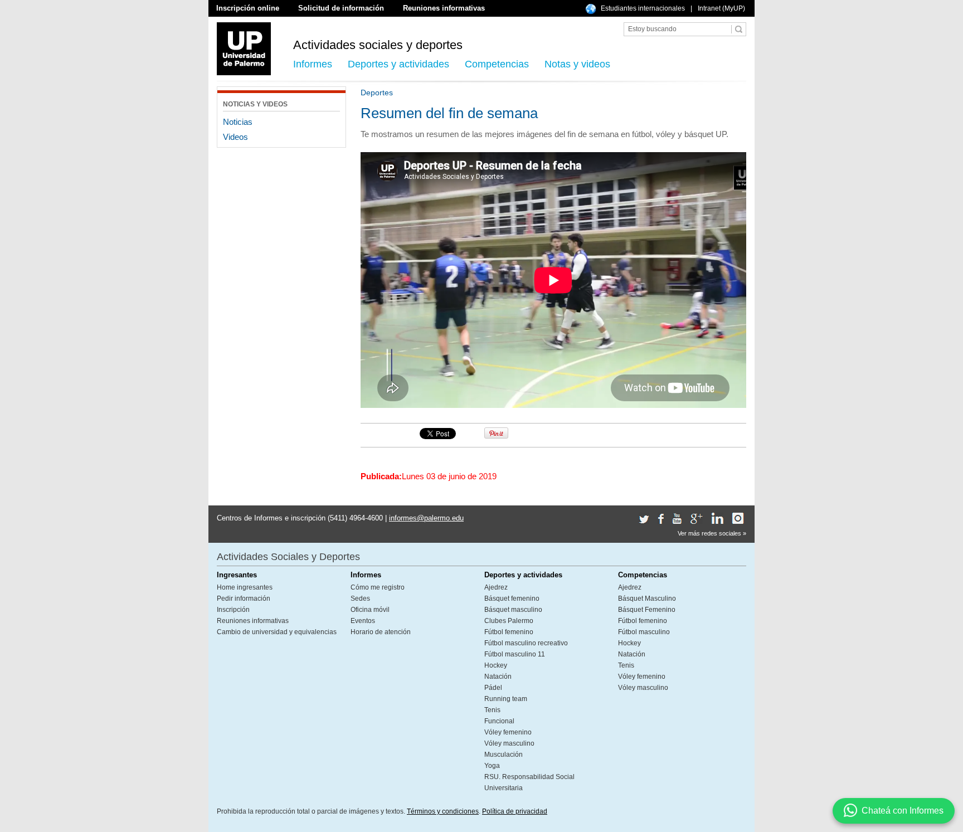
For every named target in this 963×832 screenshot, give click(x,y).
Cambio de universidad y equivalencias (277, 632)
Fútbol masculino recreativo (526, 643)
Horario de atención (381, 632)
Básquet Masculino (647, 598)
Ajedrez (496, 587)
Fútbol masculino (644, 632)
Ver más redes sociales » (712, 533)
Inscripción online (247, 8)
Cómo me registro (378, 587)
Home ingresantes (245, 587)
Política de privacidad (514, 811)
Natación (498, 676)
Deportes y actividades (398, 64)
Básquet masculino (513, 610)
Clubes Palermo (508, 621)
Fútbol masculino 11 (514, 654)
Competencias (497, 64)
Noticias (237, 121)
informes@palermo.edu (426, 518)
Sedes (360, 598)
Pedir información (243, 598)
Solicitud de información (341, 8)
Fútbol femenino (508, 632)
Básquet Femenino (646, 610)
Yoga (492, 766)
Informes (312, 64)
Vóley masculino (509, 743)
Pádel (493, 688)
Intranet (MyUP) (721, 8)
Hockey (495, 665)
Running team (505, 699)
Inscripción (233, 610)
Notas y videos (577, 64)
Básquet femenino (511, 598)
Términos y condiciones (443, 811)
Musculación (503, 754)
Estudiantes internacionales (643, 8)
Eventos (363, 621)
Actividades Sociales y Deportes (288, 556)
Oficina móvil (370, 610)
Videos (235, 137)
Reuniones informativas (444, 8)
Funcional (499, 721)
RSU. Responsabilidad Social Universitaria (529, 782)
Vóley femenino (508, 732)
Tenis (492, 710)
